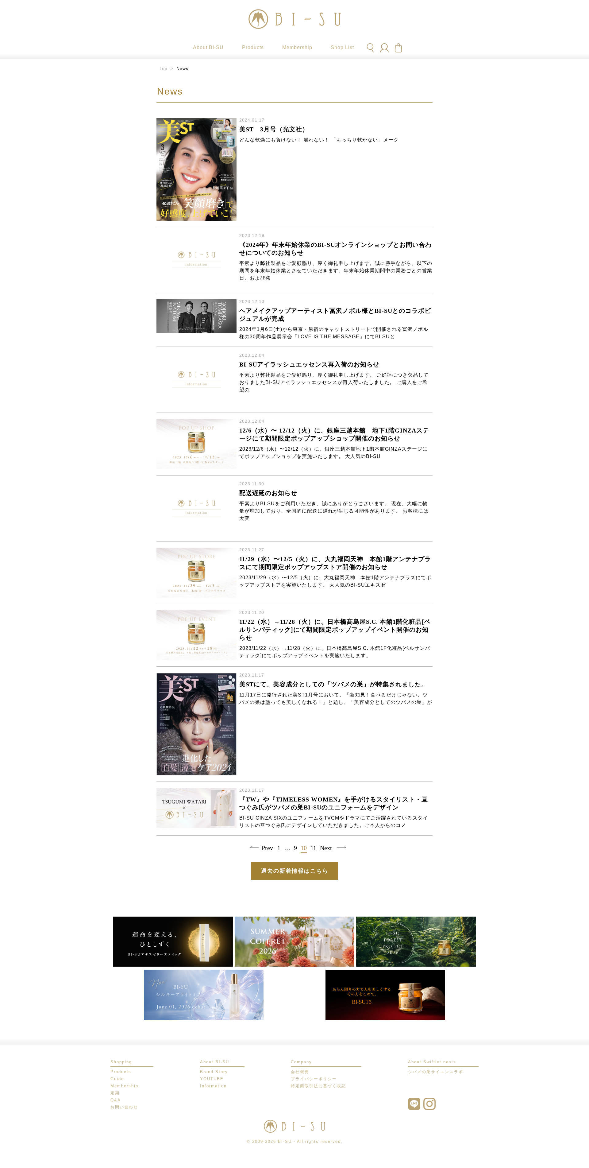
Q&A (115, 1100)
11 (313, 847)
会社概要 (300, 1071)
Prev (266, 847)
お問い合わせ (124, 1107)
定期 (115, 1093)
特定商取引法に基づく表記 (318, 1086)
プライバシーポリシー (314, 1079)
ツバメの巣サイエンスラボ (435, 1071)
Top (163, 68)
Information (213, 1086)
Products (120, 1071)
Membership (124, 1086)
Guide (117, 1079)
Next (324, 847)
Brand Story (214, 1071)
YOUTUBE (212, 1079)
